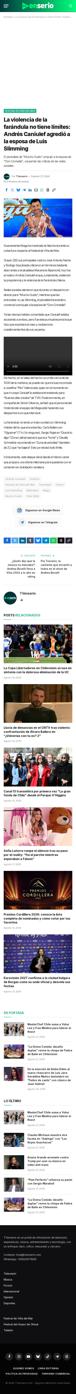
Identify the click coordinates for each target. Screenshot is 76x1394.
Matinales (32, 490)
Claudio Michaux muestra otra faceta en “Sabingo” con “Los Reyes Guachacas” (47, 1138)
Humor (60, 484)
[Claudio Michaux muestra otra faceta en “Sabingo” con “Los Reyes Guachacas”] (14, 1140)
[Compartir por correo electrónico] (36, 190)
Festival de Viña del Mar (20, 111)
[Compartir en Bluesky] (18, 190)
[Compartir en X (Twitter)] (12, 190)
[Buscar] (70, 6)
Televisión (10, 1273)
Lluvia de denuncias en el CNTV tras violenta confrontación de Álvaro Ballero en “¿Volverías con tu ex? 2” (37, 732)
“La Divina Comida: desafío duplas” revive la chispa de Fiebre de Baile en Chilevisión (49, 1050)
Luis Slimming (14, 490)
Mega (46, 490)
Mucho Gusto (14, 496)
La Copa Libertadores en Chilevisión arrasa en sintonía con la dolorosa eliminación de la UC (38, 670)
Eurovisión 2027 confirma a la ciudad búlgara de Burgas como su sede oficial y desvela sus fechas (37, 982)
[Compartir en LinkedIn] (30, 190)
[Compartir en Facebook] (6, 190)
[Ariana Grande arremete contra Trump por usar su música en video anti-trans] (14, 1162)
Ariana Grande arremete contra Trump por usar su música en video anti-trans (48, 1161)
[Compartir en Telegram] (24, 190)
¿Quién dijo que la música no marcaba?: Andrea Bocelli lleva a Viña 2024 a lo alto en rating (20, 568)
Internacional (11, 1291)
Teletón (8, 1330)
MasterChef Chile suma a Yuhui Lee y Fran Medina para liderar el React (49, 1028)
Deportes (9, 1303)
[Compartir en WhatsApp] (42, 190)
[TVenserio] (38, 6)
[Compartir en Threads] (48, 190)
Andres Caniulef (15, 478)
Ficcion (8, 1285)
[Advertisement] (38, 63)
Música (8, 1279)
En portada (14, 1013)
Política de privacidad (22, 1373)
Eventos (35, 478)
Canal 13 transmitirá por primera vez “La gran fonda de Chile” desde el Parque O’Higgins (37, 793)
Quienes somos (23, 1368)
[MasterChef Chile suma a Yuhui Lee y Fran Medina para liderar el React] (14, 1029)
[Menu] (6, 6)
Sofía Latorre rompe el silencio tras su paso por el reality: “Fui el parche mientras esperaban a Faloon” (36, 855)
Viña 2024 (32, 496)
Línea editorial (48, 1368)
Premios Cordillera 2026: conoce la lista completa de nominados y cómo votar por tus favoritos (37, 918)
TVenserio (21, 176)
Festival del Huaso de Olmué (21, 1324)
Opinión (8, 1297)
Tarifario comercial (56, 1373)
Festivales (45, 484)
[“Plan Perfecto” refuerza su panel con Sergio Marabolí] (14, 1185)
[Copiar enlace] (53, 190)
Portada (8, 17)
